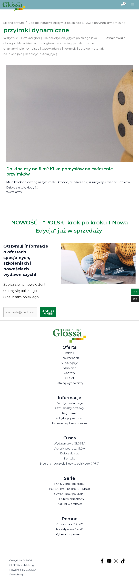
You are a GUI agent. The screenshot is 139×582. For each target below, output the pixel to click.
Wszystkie (10, 38)
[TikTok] (123, 561)
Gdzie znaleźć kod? (69, 524)
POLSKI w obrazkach (69, 499)
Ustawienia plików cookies (69, 423)
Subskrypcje (69, 363)
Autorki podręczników (69, 448)
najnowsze (117, 38)
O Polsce (32, 48)
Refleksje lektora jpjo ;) (41, 54)
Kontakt (69, 458)
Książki (69, 353)
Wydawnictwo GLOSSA (69, 443)
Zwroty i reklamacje (69, 403)
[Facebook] (102, 561)
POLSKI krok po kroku (69, 483)
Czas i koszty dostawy (69, 408)
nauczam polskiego (22, 297)
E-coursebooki (69, 358)
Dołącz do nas (69, 453)
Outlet (69, 378)
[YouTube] (109, 561)
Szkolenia (69, 368)
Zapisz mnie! (48, 312)
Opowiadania (51, 48)
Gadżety (69, 373)
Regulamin (69, 413)
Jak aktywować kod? (70, 529)
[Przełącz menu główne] (132, 5)
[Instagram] (116, 561)
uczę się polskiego (21, 291)
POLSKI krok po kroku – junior (69, 489)
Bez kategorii (30, 38)
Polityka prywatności (69, 418)
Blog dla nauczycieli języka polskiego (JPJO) (69, 463)
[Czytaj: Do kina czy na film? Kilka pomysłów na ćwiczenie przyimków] (69, 111)
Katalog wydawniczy (69, 383)
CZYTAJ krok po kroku (69, 494)
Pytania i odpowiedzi (69, 534)
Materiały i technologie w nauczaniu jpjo (46, 43)
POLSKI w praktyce (70, 504)
